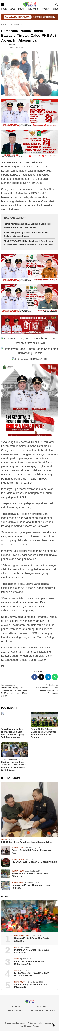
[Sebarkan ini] (34, 677)
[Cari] (56, 4)
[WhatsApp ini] (55, 677)
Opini (27, 935)
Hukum (4, 839)
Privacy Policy (15, 1011)
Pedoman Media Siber (43, 1011)
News (21, 848)
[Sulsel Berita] (29, 4)
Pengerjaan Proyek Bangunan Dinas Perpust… (31, 886)
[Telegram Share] (48, 677)
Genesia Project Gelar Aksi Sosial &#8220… (31, 939)
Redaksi (15, 1006)
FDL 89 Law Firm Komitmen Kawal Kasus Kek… (26, 842)
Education (19, 935)
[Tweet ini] (41, 677)
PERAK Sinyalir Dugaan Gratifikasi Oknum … (34, 863)
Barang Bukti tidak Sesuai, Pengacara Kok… (31, 851)
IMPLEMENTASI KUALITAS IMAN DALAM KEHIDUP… (32, 974)
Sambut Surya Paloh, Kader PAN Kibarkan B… (31, 986)
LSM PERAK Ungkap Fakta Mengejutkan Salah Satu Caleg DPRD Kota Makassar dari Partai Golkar (14, 690)
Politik (23, 982)
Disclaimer (43, 1006)
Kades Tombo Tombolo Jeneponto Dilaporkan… (30, 874)
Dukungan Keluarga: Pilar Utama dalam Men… (31, 951)
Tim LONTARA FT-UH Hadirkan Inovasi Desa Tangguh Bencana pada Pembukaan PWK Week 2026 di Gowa (13, 764)
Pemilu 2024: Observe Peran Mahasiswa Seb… (29, 962)
